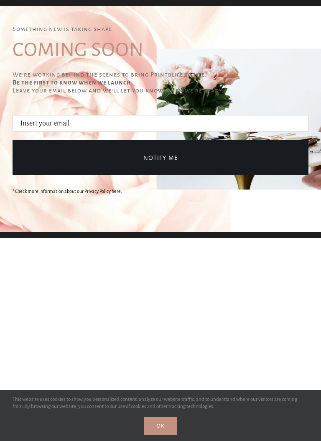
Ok (160, 425)
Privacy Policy (97, 191)
